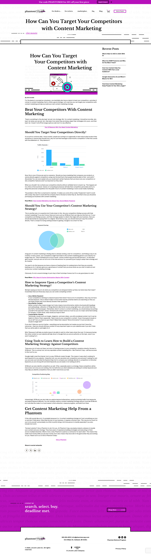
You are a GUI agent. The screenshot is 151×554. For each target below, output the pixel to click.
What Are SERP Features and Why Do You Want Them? (114, 61)
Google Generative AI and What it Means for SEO (113, 77)
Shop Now (112, 510)
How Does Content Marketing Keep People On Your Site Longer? (114, 85)
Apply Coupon (103, 2)
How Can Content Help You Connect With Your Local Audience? (111, 69)
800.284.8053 (66, 537)
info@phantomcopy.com (80, 537)
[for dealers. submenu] (60, 11)
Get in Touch (120, 11)
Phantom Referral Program (116, 540)
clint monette (31, 33)
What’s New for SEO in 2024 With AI (113, 54)
